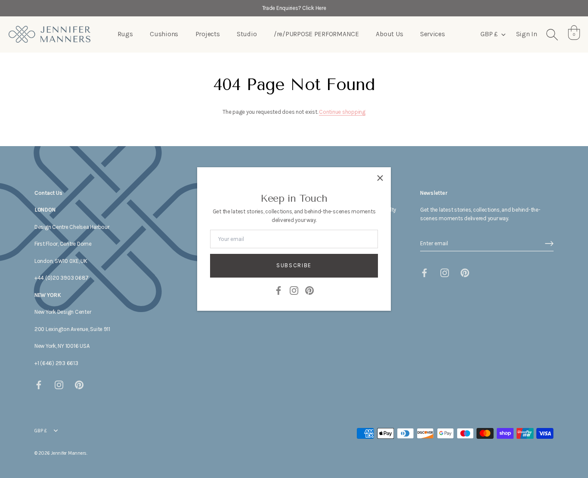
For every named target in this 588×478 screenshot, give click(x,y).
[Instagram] (294, 290)
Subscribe (294, 265)
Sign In (526, 34)
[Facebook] (278, 290)
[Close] (380, 178)
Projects (207, 34)
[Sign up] (549, 243)
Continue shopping (342, 112)
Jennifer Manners (69, 453)
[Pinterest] (309, 290)
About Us (389, 34)
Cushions (164, 34)
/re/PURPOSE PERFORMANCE (316, 34)
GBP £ (488, 34)
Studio (247, 34)
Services (432, 34)
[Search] (551, 34)
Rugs (125, 34)
